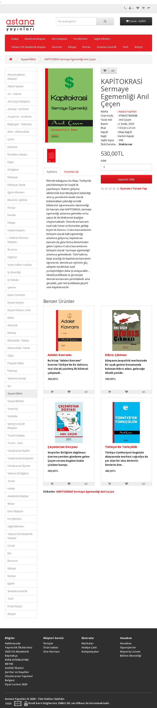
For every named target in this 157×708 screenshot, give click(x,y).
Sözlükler (13, 416)
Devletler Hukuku (17, 154)
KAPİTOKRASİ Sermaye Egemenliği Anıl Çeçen (70, 59)
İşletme (12, 287)
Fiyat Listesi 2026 (16, 684)
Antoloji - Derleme (18, 109)
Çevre (11, 139)
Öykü (10, 355)
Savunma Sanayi (17, 378)
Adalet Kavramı (59, 355)
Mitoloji (12, 333)
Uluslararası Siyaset (19, 466)
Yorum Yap (140, 188)
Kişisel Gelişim (16, 302)
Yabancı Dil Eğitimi (18, 473)
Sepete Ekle (126, 179)
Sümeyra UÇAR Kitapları (16, 426)
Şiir (9, 386)
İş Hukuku (13, 280)
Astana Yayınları (127, 111)
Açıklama (52, 171)
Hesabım (125, 643)
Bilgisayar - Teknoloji (19, 124)
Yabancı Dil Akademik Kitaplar (28, 47)
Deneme (12, 147)
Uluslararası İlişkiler (19, 450)
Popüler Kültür (16, 363)
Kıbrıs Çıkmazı (116, 355)
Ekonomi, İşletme (17, 200)
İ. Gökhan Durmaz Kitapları (18, 240)
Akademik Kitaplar (35, 39)
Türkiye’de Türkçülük (121, 447)
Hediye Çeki (89, 647)
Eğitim (11, 583)
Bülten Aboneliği (130, 655)
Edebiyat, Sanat (16, 185)
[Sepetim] (143, 8)
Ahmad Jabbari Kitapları (16, 76)
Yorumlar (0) (71, 171)
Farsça (11, 207)
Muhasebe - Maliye (18, 340)
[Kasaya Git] (148, 8)
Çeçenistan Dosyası (62, 447)
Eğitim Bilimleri (16, 192)
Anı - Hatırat (14, 94)
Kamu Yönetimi (16, 295)
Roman (86, 47)
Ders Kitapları (59, 39)
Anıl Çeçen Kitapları (19, 101)
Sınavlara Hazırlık (106, 47)
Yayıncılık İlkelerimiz (18, 647)
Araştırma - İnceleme (19, 116)
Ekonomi (57, 47)
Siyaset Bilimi (28, 59)
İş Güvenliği (14, 272)
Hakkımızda (12, 643)
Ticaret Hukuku (16, 435)
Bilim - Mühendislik (18, 132)
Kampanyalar (90, 651)
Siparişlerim (128, 647)
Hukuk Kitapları (16, 230)
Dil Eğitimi (13, 169)
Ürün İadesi (50, 647)
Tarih (125, 47)
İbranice (12, 249)
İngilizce (12, 257)
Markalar (88, 643)
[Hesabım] (131, 8)
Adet (103, 160)
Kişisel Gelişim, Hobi (19, 310)
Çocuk (11, 545)
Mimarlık (12, 325)
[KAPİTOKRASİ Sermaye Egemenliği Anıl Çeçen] (69, 105)
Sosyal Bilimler (16, 401)
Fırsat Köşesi (15, 606)
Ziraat (11, 481)
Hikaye (11, 222)
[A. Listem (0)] (137, 8)
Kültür (11, 317)
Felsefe (12, 215)
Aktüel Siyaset (15, 86)
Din (9, 553)
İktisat (11, 503)
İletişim (139, 47)
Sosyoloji (13, 408)
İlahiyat (72, 47)
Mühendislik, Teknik (19, 348)
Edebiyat (13, 177)
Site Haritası (51, 651)
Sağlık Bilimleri (102, 39)
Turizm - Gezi (15, 443)
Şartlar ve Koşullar (17, 672)
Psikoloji (12, 371)
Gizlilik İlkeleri (14, 668)
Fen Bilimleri (81, 39)
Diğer (11, 162)
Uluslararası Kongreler (21, 458)
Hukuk (14, 39)
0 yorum (125, 188)
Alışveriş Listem (130, 651)
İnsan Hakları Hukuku (20, 264)
